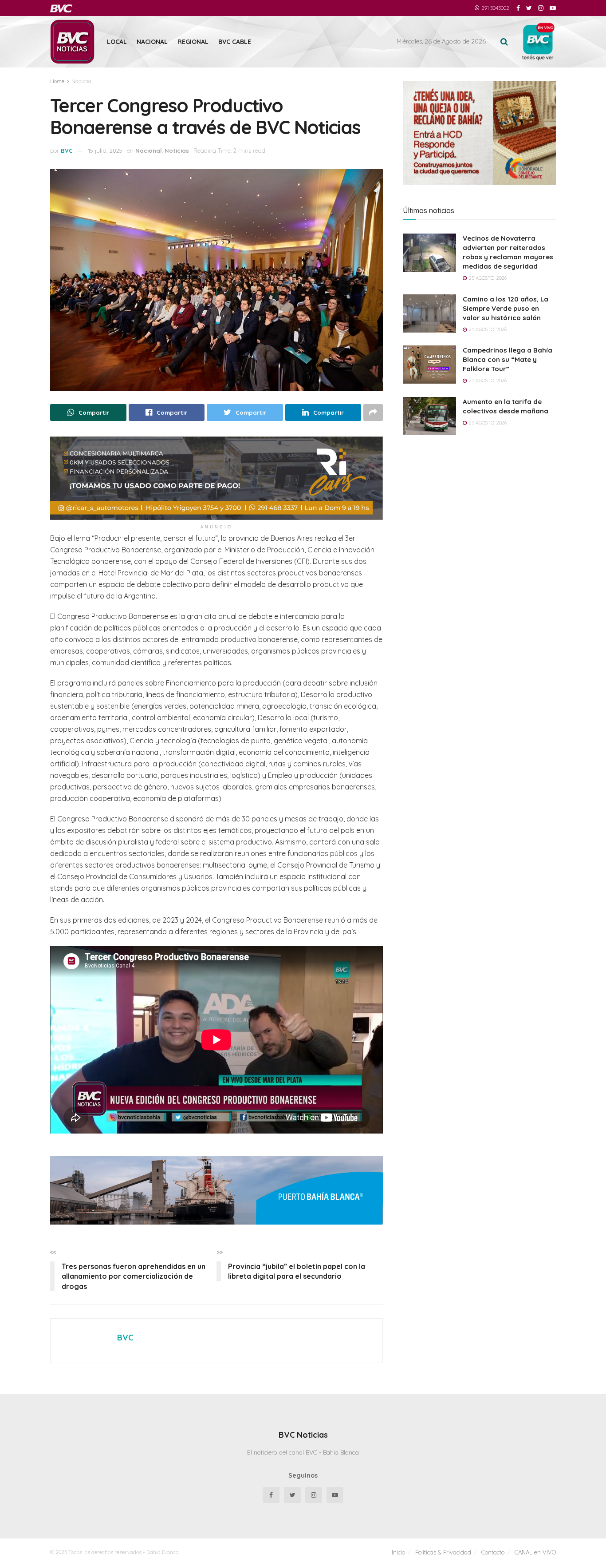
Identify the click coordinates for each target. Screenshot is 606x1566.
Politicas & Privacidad (443, 1552)
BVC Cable (234, 42)
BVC (67, 150)
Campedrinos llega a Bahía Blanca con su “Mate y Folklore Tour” (507, 359)
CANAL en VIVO (535, 1552)
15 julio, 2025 (105, 150)
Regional (193, 42)
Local (117, 42)
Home (57, 81)
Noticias (177, 150)
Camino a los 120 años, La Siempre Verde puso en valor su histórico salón (505, 308)
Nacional (152, 42)
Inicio (398, 1552)
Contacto (492, 1552)
